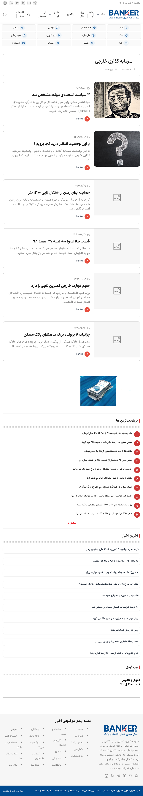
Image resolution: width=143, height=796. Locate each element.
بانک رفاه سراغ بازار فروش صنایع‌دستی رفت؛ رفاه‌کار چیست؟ (109, 584)
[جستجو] (5, 14)
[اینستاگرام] (5, 3)
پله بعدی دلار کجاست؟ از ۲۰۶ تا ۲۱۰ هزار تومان (107, 433)
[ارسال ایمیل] (29, 3)
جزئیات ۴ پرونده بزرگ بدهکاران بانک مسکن (57, 335)
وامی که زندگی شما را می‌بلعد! (124, 630)
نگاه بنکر (13, 765)
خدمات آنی (11, 736)
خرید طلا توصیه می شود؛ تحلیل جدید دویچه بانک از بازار (101, 496)
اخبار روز (91, 14)
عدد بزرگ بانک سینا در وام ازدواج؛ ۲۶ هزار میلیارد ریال (112, 572)
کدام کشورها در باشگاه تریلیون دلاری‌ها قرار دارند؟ (114, 653)
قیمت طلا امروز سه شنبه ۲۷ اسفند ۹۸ (61, 241)
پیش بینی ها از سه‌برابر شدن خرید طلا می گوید (107, 442)
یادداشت (56, 765)
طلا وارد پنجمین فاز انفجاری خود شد (120, 595)
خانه (103, 14)
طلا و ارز (56, 14)
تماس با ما (77, 743)
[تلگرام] (17, 3)
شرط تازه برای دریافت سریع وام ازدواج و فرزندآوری (105, 487)
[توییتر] (23, 3)
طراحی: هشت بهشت (13, 791)
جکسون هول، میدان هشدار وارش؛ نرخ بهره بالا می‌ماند (102, 469)
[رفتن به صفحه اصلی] (124, 14)
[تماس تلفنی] (35, 3)
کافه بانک (34, 736)
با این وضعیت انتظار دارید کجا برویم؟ (62, 144)
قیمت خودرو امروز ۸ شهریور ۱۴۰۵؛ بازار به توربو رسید (112, 549)
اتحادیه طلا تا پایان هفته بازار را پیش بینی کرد (116, 641)
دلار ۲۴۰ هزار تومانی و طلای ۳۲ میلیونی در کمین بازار (104, 514)
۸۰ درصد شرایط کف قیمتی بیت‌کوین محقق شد (115, 607)
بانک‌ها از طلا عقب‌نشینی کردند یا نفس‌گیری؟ (108, 451)
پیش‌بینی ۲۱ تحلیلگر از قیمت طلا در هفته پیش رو (105, 460)
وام (28, 14)
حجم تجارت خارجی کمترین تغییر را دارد (60, 286)
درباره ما (79, 736)
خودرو (58, 752)
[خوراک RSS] (11, 3)
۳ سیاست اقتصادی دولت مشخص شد (61, 95)
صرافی (14, 729)
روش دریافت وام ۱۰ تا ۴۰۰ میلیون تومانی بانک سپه (104, 505)
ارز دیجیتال (42, 14)
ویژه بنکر (82, 14)
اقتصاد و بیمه (19, 14)
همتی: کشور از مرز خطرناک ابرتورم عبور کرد (109, 478)
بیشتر (73, 523)
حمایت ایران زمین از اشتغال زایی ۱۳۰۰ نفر (59, 193)
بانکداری (70, 14)
